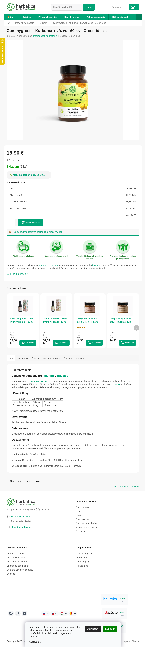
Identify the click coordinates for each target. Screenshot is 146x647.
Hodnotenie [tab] (23, 358)
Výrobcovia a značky (86, 527)
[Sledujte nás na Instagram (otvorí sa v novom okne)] (18, 613)
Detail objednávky (16, 557)
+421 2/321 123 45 (20, 516)
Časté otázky (82, 519)
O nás (79, 515)
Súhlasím (110, 629)
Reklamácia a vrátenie (18, 561)
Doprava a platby (15, 553)
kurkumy (43, 265)
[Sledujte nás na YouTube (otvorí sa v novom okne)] (24, 613)
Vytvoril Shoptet (131, 641)
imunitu (48, 375)
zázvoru (54, 265)
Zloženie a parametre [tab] (74, 358)
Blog (78, 511)
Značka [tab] (35, 358)
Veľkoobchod (82, 557)
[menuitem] (11, 17)
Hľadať (89, 7)
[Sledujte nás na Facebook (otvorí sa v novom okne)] (11, 613)
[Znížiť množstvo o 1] (16, 224)
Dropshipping (83, 561)
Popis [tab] (11, 358)
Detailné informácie (16, 274)
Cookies (11, 574)
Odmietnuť (93, 629)
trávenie (62, 375)
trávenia (96, 265)
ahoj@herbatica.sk (21, 527)
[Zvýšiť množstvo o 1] (16, 221)
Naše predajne (83, 507)
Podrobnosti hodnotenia (45, 36)
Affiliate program (84, 553)
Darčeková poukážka (86, 523)
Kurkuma (34, 381)
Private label (82, 566)
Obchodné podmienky (18, 566)
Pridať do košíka (33, 222)
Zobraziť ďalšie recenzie (125, 486)
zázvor (44, 381)
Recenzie (81, 531)
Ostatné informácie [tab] (51, 358)
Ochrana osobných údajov (20, 570)
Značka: (70, 36)
